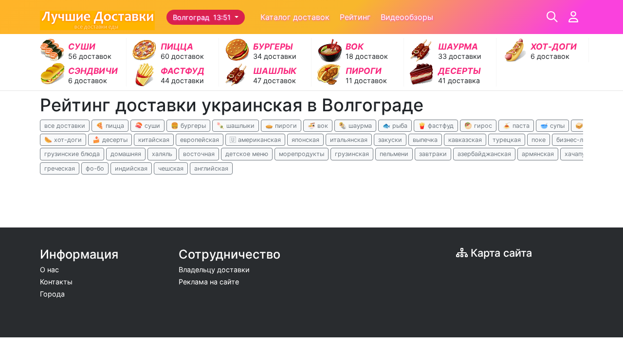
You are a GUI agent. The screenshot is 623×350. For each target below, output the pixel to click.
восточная (199, 154)
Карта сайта (500, 252)
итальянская (348, 139)
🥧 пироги (281, 125)
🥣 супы (552, 125)
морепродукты (301, 154)
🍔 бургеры (188, 125)
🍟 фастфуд (436, 125)
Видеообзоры (407, 17)
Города (52, 294)
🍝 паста (516, 125)
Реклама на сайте (209, 282)
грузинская (352, 154)
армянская (538, 154)
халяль (162, 154)
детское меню (246, 154)
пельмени (394, 154)
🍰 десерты (110, 139)
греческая (59, 168)
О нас (49, 269)
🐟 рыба (395, 125)
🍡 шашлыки (236, 125)
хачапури (579, 154)
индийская (131, 168)
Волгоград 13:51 (203, 17)
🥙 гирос (478, 125)
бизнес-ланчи (576, 139)
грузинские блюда (72, 154)
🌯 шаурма (355, 125)
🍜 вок (318, 125)
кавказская (465, 139)
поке (538, 139)
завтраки (433, 154)
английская (211, 168)
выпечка (425, 139)
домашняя (125, 154)
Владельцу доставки (214, 269)
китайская (153, 139)
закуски (390, 139)
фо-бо (95, 168)
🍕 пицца (110, 125)
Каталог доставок (295, 17)
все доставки (64, 125)
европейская (199, 139)
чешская (170, 168)
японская (305, 139)
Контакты (56, 282)
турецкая (507, 139)
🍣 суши (147, 125)
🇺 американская (255, 139)
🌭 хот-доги (63, 139)
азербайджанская (484, 154)
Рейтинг (355, 17)
